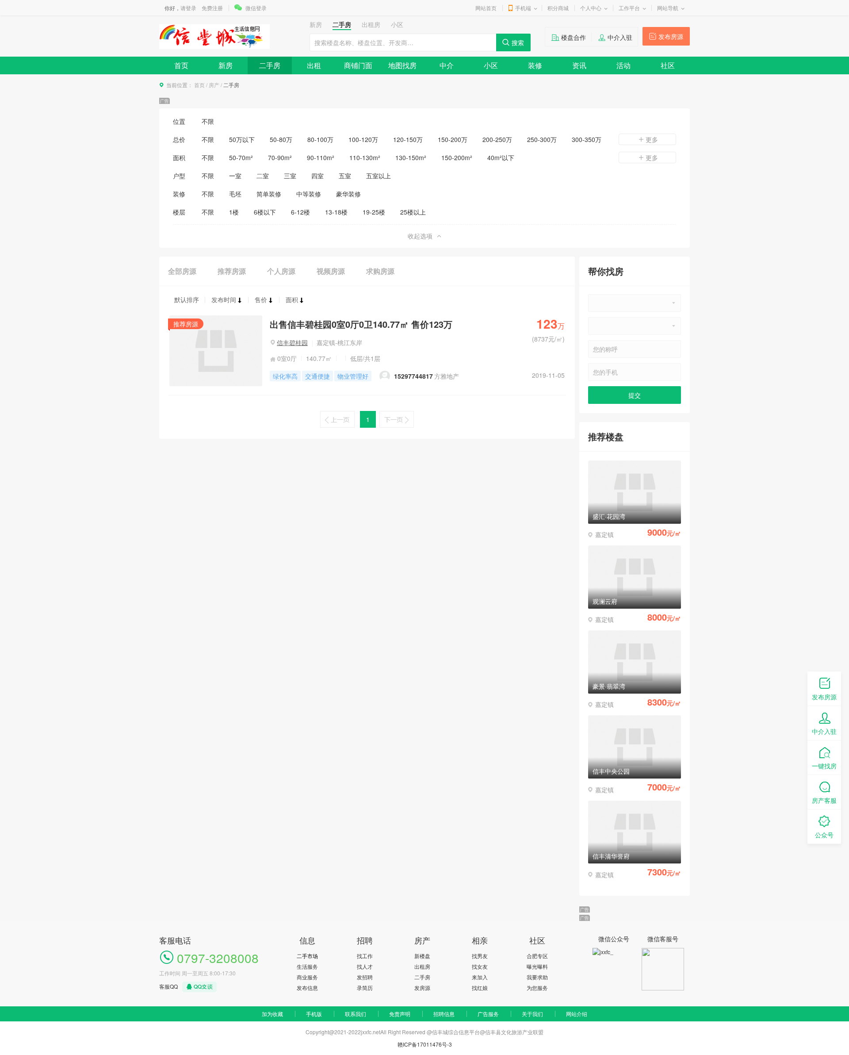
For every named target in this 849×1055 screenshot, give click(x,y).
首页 (181, 65)
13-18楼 (336, 211)
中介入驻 (620, 37)
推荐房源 (232, 271)
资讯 (579, 65)
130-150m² (410, 157)
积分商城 (558, 8)
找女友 (480, 966)
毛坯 (235, 193)
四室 (317, 175)
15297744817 (413, 376)
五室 (345, 175)
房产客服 (824, 800)
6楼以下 (265, 211)
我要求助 (537, 977)
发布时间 (223, 299)
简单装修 (268, 193)
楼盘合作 (573, 37)
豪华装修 (348, 193)
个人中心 (590, 8)
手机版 (314, 1013)
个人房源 (281, 271)
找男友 (480, 955)
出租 (314, 65)
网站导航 (667, 8)
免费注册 (212, 8)
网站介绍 (576, 1013)
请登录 (188, 8)
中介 (447, 65)
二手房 (269, 65)
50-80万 (281, 139)
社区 (668, 65)
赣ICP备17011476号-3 (425, 1044)
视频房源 (331, 271)
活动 (623, 65)
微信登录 (256, 8)
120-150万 (408, 139)
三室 (290, 175)
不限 (208, 121)
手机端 (523, 8)
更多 (652, 139)
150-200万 (452, 139)
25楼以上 (413, 211)
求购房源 (380, 271)
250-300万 (542, 139)
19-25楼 (374, 211)
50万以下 (242, 139)
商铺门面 (358, 65)
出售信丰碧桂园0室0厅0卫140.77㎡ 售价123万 (361, 324)
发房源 (422, 987)
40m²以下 (500, 157)
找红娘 (480, 987)
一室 (235, 175)
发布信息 (307, 987)
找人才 (365, 966)
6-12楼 (300, 211)
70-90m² (280, 157)
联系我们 (355, 1013)
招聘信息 (444, 1013)
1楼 (234, 211)
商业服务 (307, 977)
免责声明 (399, 1013)
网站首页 (486, 8)
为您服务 (537, 987)
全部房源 (182, 271)
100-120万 (363, 139)
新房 (225, 65)
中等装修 (308, 193)
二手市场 (307, 955)
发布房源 (670, 36)
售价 (261, 299)
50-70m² (241, 157)
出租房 (422, 966)
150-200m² (456, 157)
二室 (262, 175)
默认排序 (186, 299)
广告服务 (488, 1013)
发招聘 (365, 977)
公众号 (824, 834)
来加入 (480, 977)
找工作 (365, 955)
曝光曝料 (537, 966)
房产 (214, 84)
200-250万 (497, 139)
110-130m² (364, 157)
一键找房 (824, 765)
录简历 (365, 987)
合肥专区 (537, 955)
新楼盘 (422, 955)
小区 (491, 65)
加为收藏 (272, 1013)
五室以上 (378, 175)
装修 (535, 65)
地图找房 (402, 65)
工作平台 (629, 8)
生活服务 (307, 966)
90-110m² (320, 157)
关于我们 (532, 1013)
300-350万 (586, 139)
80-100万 (320, 139)
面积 (292, 299)
